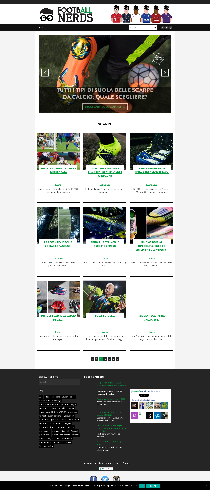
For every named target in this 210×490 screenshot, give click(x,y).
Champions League (68, 404)
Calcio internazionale (48, 404)
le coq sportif (73, 419)
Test (108, 184)
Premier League (46, 438)
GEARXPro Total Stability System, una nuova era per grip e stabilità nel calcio (111, 428)
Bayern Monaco (69, 396)
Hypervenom (68, 416)
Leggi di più (152, 485)
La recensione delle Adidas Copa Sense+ (58, 244)
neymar (55, 431)
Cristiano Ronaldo (58, 408)
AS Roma (56, 396)
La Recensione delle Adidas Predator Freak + (152, 170)
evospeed (72, 412)
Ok (142, 485)
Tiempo (42, 446)
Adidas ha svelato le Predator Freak (105, 244)
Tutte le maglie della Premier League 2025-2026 (109, 413)
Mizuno (71, 427)
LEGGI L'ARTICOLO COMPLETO (131, 107)
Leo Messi (43, 423)
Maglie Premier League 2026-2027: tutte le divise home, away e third (111, 385)
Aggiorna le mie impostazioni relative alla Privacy (106, 463)
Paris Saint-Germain (61, 434)
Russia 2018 (58, 442)
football (42, 416)
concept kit (44, 408)
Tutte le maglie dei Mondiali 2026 (111, 399)
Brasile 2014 (44, 400)
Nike (63, 431)
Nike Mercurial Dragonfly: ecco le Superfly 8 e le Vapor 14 (152, 246)
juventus (55, 419)
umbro (50, 446)
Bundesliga (56, 400)
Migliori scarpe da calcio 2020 (152, 318)
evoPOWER (61, 412)
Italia (47, 419)
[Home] (39, 27)
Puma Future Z (105, 316)
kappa (63, 419)
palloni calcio (45, 434)
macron (59, 423)
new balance (45, 431)
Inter (41, 419)
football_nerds (149, 391)
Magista (67, 423)
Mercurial (62, 427)
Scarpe (58, 184)
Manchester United (47, 427)
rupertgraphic (45, 442)
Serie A (68, 442)
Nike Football (72, 431)
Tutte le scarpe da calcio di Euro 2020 (58, 170)
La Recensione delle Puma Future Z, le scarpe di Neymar (105, 172)
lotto (52, 423)
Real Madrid (67, 438)
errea (41, 412)
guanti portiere (54, 416)
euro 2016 (50, 412)
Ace (41, 396)
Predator (75, 434)
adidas (47, 396)
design (71, 408)
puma (57, 438)
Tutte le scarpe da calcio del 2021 (58, 318)
